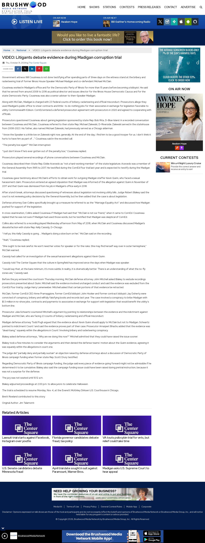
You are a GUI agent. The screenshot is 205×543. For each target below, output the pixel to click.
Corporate (146, 506)
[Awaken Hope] (59, 23)
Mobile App (131, 506)
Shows (94, 7)
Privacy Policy (90, 506)
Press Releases (149, 7)
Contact (170, 7)
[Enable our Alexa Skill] (195, 22)
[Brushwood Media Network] (26, 7)
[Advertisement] (102, 37)
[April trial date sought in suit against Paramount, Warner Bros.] (76, 456)
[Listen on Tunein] (174, 22)
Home (82, 7)
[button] (201, 7)
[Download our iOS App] (181, 22)
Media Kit (58, 506)
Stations (109, 7)
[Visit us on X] (160, 22)
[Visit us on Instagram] (167, 22)
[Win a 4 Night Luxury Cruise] (163, 167)
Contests (127, 7)
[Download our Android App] (188, 22)
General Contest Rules (111, 506)
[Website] (177, 148)
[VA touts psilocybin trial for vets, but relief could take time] (127, 425)
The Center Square (37, 62)
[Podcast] (181, 148)
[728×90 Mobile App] (112, 536)
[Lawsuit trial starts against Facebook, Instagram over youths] (26, 425)
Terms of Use (72, 506)
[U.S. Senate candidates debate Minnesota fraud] (26, 456)
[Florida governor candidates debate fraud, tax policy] (76, 425)
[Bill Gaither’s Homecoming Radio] (110, 23)
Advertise (188, 7)
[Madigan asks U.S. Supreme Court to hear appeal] (127, 456)
